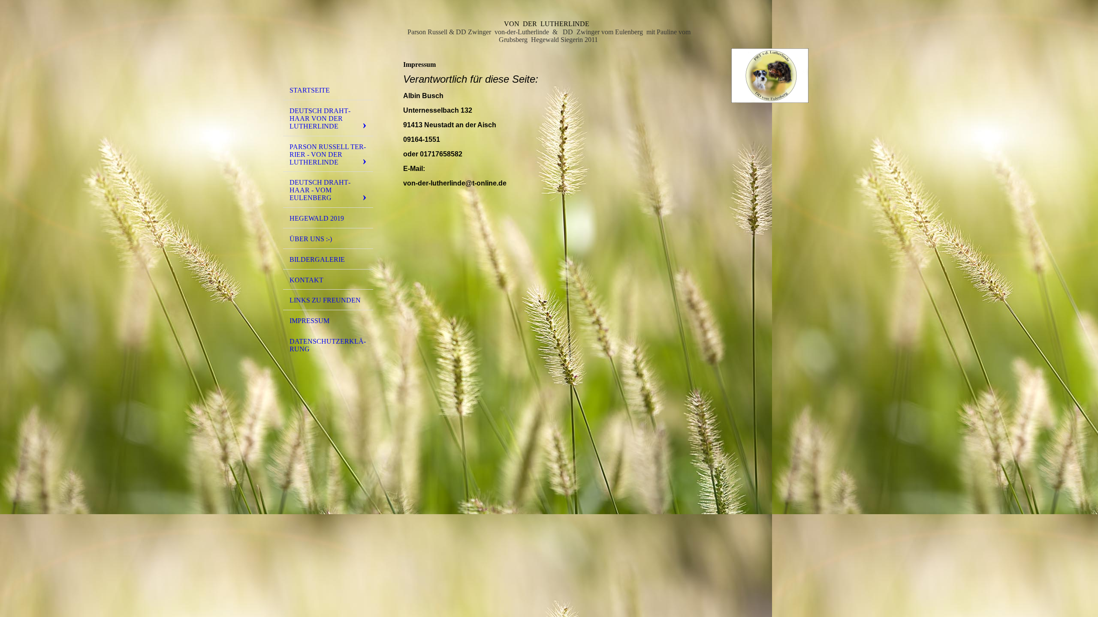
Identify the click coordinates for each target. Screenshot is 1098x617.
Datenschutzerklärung (328, 345)
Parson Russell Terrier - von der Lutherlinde (328, 154)
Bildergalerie (317, 259)
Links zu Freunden (325, 300)
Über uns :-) (311, 239)
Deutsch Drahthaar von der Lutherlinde (320, 118)
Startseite (310, 90)
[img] (328, 44)
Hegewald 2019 (317, 218)
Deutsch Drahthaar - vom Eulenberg (320, 190)
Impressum (309, 320)
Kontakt (306, 280)
